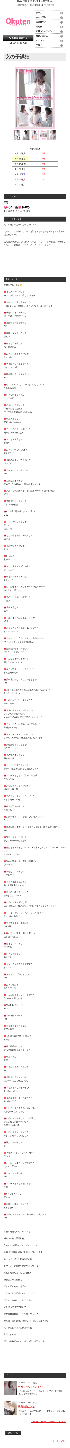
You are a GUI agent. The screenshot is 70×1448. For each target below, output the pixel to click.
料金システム (42, 36)
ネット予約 (41, 17)
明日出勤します (26, 1406)
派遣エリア (41, 22)
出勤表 (39, 26)
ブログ (39, 45)
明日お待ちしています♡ (31, 1386)
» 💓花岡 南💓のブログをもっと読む (48, 1421)
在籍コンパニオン (44, 31)
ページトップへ (59, 1441)
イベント (40, 40)
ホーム (39, 12)
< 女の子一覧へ (13, 1433)
